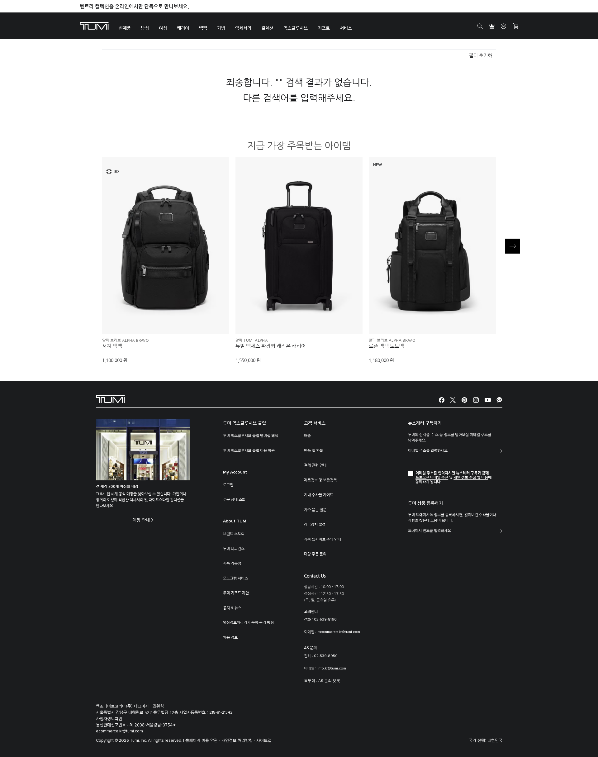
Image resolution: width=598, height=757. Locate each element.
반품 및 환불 (313, 450)
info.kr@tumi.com (331, 668)
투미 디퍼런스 (233, 548)
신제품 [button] (125, 28)
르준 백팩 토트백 (386, 346)
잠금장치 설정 (314, 524)
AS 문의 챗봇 (329, 681)
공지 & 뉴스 (232, 608)
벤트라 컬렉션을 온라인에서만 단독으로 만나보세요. (134, 6)
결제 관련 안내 (315, 465)
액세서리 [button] (243, 28)
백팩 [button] (203, 28)
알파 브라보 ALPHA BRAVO (125, 340)
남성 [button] (145, 28)
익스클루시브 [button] (295, 28)
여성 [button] (163, 28)
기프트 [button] (324, 28)
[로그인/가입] (503, 26)
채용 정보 (230, 637)
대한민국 (494, 740)
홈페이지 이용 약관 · (203, 740)
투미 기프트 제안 (236, 593)
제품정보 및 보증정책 (320, 480)
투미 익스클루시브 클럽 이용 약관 (249, 450)
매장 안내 (141, 519)
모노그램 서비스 (235, 578)
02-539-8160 (325, 619)
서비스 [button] (346, 28)
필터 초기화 (480, 55)
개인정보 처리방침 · (238, 740)
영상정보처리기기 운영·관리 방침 (248, 622)
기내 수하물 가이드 (318, 495)
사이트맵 (263, 740)
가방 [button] (221, 28)
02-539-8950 (326, 656)
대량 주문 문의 (315, 554)
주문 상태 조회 (234, 499)
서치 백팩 (112, 346)
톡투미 (309, 681)
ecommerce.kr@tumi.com (338, 632)
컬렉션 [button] (267, 28)
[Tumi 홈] (94, 25)
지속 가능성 (232, 563)
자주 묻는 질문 (315, 509)
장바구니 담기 (165, 318)
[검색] (480, 26)
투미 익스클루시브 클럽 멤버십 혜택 (250, 435)
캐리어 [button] (183, 28)
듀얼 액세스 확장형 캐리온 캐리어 (270, 346)
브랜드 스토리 (233, 533)
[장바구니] (515, 26)
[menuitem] (125, 26)
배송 (307, 435)
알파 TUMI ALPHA (251, 340)
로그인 (228, 485)
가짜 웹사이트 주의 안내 (322, 539)
